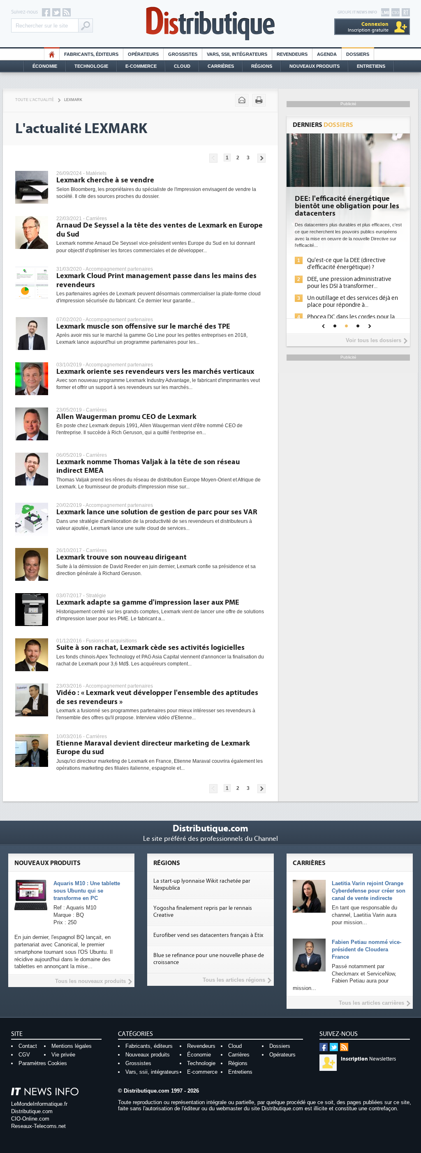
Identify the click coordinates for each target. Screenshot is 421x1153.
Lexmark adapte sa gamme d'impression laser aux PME (147, 602)
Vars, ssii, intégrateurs (152, 1072)
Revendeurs (292, 54)
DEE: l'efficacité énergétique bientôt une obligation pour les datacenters (347, 206)
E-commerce (141, 66)
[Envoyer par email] (242, 100)
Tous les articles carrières (371, 1003)
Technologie (91, 66)
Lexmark (73, 100)
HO (52, 54)
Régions (261, 66)
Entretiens (371, 66)
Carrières (221, 66)
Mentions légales (71, 1046)
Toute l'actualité (34, 100)
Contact (28, 1046)
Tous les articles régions (234, 980)
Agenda (327, 54)
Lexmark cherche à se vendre (105, 180)
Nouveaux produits (147, 1055)
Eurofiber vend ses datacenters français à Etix (208, 935)
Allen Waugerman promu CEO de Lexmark (126, 416)
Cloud (182, 66)
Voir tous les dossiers (373, 340)
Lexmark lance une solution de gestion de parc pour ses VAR (156, 512)
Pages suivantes (261, 158)
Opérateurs (143, 54)
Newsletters (368, 1059)
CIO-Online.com (30, 1119)
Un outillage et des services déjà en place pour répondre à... (352, 301)
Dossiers (357, 54)
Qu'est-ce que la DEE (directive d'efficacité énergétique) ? (346, 264)
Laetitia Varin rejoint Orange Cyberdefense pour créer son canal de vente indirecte (368, 890)
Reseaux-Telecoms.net (38, 1126)
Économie (44, 66)
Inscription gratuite (368, 27)
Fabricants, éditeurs (91, 54)
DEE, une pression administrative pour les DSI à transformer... (349, 283)
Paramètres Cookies (43, 1063)
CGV (24, 1055)
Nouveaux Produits (314, 66)
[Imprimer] (259, 100)
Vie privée (63, 1055)
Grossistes (182, 54)
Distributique (210, 23)
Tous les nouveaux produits (90, 981)
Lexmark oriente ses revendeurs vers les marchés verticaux (155, 371)
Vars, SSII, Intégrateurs (237, 54)
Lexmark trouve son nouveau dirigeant (121, 557)
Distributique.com (32, 1111)
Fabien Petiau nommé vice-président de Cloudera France (366, 949)
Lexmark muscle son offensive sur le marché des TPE (143, 326)
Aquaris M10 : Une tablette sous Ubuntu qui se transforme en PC (86, 890)
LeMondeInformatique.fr (39, 1104)
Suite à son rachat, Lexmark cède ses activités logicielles (150, 647)
